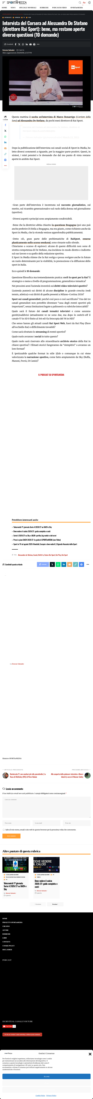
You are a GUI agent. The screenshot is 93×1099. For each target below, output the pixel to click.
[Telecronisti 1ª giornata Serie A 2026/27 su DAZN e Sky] (15, 865)
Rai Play (58, 555)
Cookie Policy (40, 1095)
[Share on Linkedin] (26, 44)
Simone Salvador (8, 50)
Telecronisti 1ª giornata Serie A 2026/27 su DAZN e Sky (32, 527)
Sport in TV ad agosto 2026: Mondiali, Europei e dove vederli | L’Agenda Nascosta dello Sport (45, 544)
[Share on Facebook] (15, 44)
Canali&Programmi (12, 874)
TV (24, 17)
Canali (35, 555)
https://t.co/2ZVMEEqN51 (43, 131)
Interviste (8, 17)
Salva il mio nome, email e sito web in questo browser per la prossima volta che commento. (40, 830)
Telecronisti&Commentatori (15, 877)
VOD (29, 17)
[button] (89, 1053)
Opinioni (17, 17)
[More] (38, 44)
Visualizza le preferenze (47, 1090)
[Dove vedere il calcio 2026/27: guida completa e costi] (46, 865)
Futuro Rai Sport (49, 555)
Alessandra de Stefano (25, 555)
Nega (47, 1083)
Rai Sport (65, 555)
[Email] (30, 44)
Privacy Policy (51, 1095)
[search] (80, 2)
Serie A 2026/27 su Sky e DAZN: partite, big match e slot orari (34, 535)
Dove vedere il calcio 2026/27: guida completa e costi (31, 531)
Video (39, 877)
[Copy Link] (5, 154)
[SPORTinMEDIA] (17, 2)
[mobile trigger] (4, 2)
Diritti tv (41, 555)
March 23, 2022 (71, 137)
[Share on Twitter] (19, 44)
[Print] (34, 44)
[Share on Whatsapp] (23, 44)
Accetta (46, 1076)
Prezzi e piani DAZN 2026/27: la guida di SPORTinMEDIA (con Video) (37, 539)
